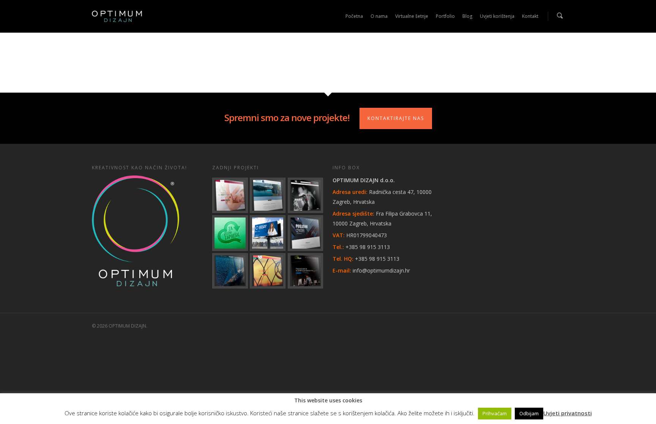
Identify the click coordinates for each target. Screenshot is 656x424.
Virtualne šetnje (411, 16)
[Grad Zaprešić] (230, 233)
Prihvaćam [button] (495, 413)
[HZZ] (267, 233)
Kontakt (530, 16)
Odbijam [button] (529, 413)
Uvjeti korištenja (497, 16)
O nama (379, 16)
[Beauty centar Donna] (230, 195)
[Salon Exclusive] (305, 195)
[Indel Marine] (267, 195)
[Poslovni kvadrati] (305, 271)
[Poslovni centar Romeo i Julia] (305, 233)
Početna (354, 16)
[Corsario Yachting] (230, 271)
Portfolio (445, 16)
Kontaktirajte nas (395, 118)
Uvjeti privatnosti (567, 413)
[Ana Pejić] (267, 271)
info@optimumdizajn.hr (381, 270)
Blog (467, 16)
